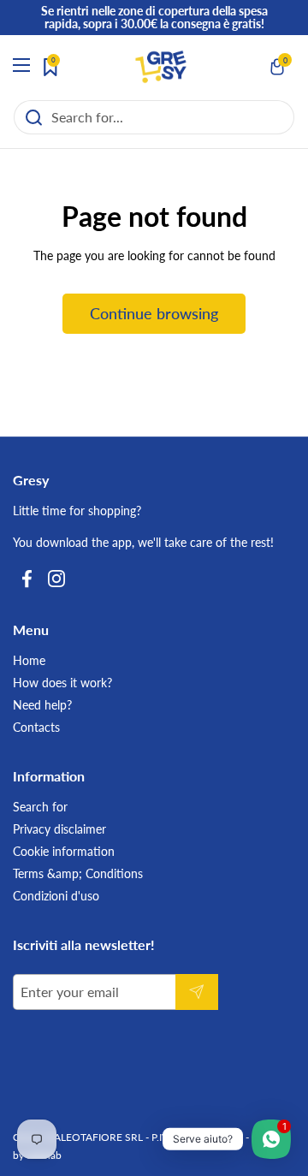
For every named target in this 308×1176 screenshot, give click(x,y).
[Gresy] (161, 67)
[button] (278, 67)
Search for (40, 806)
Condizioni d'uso (56, 895)
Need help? (42, 705)
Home (29, 660)
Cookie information (64, 851)
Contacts (36, 727)
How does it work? (62, 682)
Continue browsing (154, 313)
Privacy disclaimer (59, 829)
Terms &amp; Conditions (78, 873)
